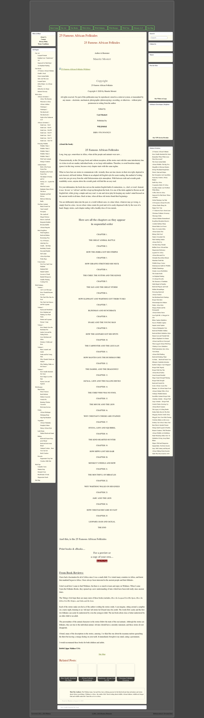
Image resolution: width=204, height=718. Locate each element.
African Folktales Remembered (161, 218)
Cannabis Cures (42, 467)
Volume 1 (40, 287)
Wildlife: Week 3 (45, 151)
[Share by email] (162, 58)
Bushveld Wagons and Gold (160, 287)
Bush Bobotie (44, 394)
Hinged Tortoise (44, 217)
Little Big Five (44, 243)
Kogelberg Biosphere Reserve (160, 221)
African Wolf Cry (157, 242)
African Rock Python (158, 372)
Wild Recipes (113, 28)
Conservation (41, 262)
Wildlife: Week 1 (45, 146)
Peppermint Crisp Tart (46, 458)
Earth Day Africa (157, 182)
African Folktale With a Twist (160, 391)
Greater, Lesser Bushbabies (160, 271)
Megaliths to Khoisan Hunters (160, 167)
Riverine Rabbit (44, 225)
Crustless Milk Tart (45, 461)
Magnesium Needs (43, 477)
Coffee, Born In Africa (158, 192)
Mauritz (70, 701)
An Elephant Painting (44, 65)
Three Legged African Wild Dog (161, 344)
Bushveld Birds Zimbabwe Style (161, 333)
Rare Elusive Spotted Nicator (160, 425)
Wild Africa (86, 28)
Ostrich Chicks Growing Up (160, 404)
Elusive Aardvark (45, 219)
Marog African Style (46, 428)
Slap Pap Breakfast (45, 417)
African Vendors (157, 294)
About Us (43, 37)
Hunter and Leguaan (46, 319)
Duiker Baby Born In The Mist (161, 412)
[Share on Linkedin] (158, 58)
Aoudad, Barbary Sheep (159, 224)
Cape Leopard (44, 209)
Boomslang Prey (45, 238)
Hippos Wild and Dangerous (160, 443)
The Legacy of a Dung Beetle (160, 409)
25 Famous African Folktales (78, 35)
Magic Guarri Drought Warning (161, 378)
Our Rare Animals (43, 204)
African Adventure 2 (43, 122)
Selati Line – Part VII (46, 141)
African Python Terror (158, 312)
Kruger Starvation (157, 300)
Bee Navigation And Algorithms (161, 175)
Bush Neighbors (42, 230)
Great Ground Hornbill (158, 375)
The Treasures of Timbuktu (159, 281)
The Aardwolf (44, 214)
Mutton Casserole (45, 397)
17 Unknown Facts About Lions (161, 210)
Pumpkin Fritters (45, 425)
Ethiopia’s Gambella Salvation (160, 362)
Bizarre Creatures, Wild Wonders (161, 430)
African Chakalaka (45, 423)
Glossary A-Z (138, 28)
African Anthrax (44, 104)
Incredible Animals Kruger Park (161, 396)
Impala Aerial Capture (158, 325)
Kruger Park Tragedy (158, 367)
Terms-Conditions (43, 44)
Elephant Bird (44, 269)
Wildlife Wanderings (158, 268)
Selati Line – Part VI (46, 138)
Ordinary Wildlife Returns (159, 394)
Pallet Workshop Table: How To (161, 435)
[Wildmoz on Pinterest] (158, 47)
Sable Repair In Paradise (159, 284)
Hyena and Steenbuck (46, 309)
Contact (43, 39)
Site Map (150, 28)
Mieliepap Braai (44, 415)
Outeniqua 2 (43, 109)
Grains (39, 410)
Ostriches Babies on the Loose (160, 420)
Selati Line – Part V (45, 135)
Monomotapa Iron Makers (159, 302)
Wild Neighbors (44, 233)
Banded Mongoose (45, 277)
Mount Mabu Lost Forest (159, 226)
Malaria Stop (41, 469)
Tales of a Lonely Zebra (158, 229)
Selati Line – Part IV (46, 133)
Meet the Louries (45, 186)
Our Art (63, 28)
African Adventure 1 (43, 97)
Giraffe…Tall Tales (45, 246)
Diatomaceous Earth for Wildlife (161, 266)
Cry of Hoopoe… (45, 240)
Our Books (74, 28)
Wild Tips (126, 28)
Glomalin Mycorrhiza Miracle (160, 258)
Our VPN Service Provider (161, 138)
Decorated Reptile (45, 251)
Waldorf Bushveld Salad (47, 433)
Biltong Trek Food (157, 234)
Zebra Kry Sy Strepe (43, 89)
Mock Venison (44, 392)
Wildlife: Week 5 (45, 156)
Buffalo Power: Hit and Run (160, 247)
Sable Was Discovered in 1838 (160, 453)
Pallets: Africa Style (157, 305)
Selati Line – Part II (45, 127)
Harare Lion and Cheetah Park (160, 336)
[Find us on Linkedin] (162, 47)
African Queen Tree (157, 231)
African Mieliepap (45, 412)
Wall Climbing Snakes (158, 239)
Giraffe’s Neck (42, 73)
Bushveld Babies (45, 235)
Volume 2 (40, 307)
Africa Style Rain (45, 256)
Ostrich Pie (43, 399)
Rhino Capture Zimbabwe (159, 320)
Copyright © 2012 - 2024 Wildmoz (41, 713)
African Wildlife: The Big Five (160, 164)
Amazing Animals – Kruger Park (161, 399)
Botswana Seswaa (45, 407)
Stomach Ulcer (42, 472)
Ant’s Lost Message (45, 290)
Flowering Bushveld (158, 292)
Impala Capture (44, 272)
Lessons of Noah (45, 274)
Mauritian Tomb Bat (158, 260)
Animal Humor (42, 165)
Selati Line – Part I (45, 125)
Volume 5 (40, 369)
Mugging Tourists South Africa (161, 414)
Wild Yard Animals (45, 159)
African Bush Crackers (158, 407)
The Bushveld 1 (44, 112)
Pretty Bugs (43, 259)
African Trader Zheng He (159, 205)
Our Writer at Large (161, 99)
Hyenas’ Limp (44, 322)
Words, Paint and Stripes (159, 172)
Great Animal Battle (43, 76)
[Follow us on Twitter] (154, 47)
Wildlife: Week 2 (45, 148)
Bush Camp (54, 28)
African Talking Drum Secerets (161, 451)
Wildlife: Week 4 (45, 154)
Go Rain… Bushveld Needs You (161, 359)
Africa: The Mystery (46, 99)
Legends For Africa (157, 252)
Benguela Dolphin (45, 222)
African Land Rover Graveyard (161, 341)
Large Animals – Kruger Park (160, 401)
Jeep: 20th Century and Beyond (161, 448)
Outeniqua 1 (43, 107)
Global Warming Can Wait (159, 200)
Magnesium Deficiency (158, 250)
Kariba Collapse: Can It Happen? (161, 365)
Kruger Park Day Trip (158, 370)
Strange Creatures (45, 161)
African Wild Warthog (158, 354)
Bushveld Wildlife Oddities (160, 331)
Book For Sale (102, 561)
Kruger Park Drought (158, 380)
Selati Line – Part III (46, 130)
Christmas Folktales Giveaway (160, 213)
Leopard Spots (42, 81)
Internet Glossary (42, 91)
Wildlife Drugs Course (158, 263)
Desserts (40, 456)
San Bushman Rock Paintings (160, 297)
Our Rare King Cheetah (159, 245)
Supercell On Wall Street (44, 63)
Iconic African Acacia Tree (159, 386)
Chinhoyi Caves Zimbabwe (160, 346)
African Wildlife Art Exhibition (161, 433)
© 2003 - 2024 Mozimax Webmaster (102, 713)
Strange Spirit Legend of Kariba (161, 428)
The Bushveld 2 (44, 115)
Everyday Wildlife (43, 143)
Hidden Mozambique (158, 289)
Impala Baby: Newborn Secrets (161, 446)
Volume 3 (40, 325)
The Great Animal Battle (159, 162)
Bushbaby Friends (45, 248)
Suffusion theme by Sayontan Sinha (163, 713)
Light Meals (41, 431)
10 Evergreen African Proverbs (161, 203)
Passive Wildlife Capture (159, 323)
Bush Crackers (44, 453)
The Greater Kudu (157, 273)
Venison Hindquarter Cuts (159, 328)
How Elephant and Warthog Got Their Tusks (45, 314)
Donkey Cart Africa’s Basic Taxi (161, 422)
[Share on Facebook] (151, 58)
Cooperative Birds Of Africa (160, 185)
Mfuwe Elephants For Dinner (160, 338)
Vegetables (41, 420)
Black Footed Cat (45, 206)
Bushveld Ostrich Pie (158, 383)
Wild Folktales (100, 28)
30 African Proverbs (158, 279)
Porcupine (43, 211)
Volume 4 (40, 347)
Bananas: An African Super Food (161, 388)
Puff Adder (43, 254)
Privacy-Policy (43, 42)
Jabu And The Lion (43, 79)
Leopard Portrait (42, 55)
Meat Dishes (41, 389)
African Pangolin (45, 227)
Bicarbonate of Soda (43, 474)
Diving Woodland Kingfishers (160, 169)
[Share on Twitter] (154, 58)
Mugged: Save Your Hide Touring (161, 417)
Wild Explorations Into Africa (160, 349)
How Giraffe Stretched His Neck (70, 707)
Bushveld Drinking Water (159, 357)
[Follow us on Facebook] (151, 47)
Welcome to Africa (45, 102)
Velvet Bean (155, 351)
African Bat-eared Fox (158, 255)
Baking (40, 436)
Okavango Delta (156, 216)
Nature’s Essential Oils (158, 237)
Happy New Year (157, 208)
